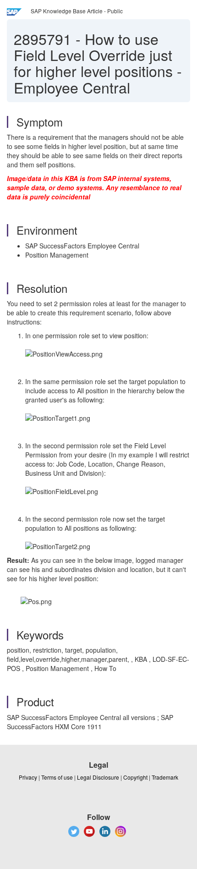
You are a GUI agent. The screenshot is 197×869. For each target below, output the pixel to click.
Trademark (165, 777)
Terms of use (57, 777)
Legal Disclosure (98, 777)
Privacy (28, 777)
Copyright (135, 777)
